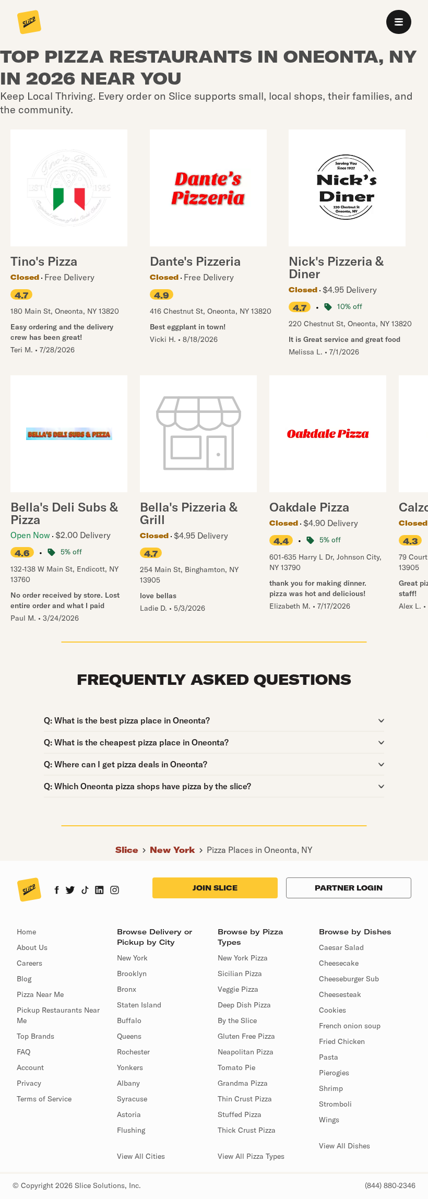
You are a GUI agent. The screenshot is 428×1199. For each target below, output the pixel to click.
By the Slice (237, 1020)
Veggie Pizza (238, 989)
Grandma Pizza (243, 1083)
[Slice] (29, 23)
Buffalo (129, 1020)
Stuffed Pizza (239, 1114)
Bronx (126, 989)
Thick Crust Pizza (247, 1130)
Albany (128, 1083)
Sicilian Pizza (240, 973)
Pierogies (334, 1072)
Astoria (129, 1114)
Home (26, 931)
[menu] (398, 22)
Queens (129, 1036)
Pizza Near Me (40, 994)
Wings (329, 1119)
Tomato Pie (236, 1067)
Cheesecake (339, 963)
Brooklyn (132, 973)
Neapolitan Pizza (246, 1051)
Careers (29, 963)
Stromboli (335, 1104)
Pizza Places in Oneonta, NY (260, 850)
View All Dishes (344, 1145)
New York (172, 850)
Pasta (328, 1057)
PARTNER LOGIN (349, 888)
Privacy (29, 1083)
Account (30, 1067)
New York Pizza (243, 958)
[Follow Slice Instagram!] (115, 891)
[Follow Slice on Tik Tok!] (85, 891)
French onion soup (350, 1025)
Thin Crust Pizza (245, 1098)
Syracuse (132, 1098)
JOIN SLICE (215, 888)
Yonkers (130, 1067)
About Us (32, 947)
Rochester (133, 1051)
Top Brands (35, 1036)
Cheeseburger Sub (349, 978)
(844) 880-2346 (390, 1185)
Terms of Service (44, 1098)
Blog (24, 978)
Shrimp (331, 1088)
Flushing (131, 1130)
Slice (126, 850)
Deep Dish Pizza (244, 1005)
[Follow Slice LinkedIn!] (99, 891)
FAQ (23, 1051)
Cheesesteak (340, 994)
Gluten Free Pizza (246, 1036)
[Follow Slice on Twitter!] (70, 891)
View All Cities (141, 1156)
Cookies (332, 1010)
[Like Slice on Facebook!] (56, 891)
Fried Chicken (342, 1041)
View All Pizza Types (251, 1156)
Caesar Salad (341, 947)
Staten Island (139, 1005)
